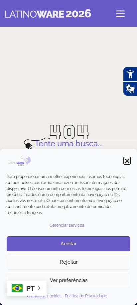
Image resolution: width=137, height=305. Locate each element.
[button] (127, 160)
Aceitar (68, 244)
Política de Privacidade (86, 296)
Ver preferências (68, 280)
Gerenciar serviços (67, 225)
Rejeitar (68, 262)
